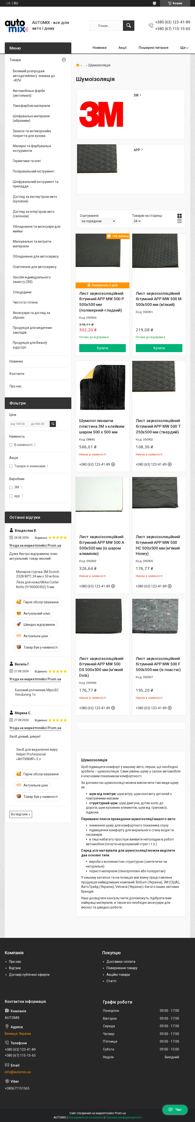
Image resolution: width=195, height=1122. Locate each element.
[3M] (102, 114)
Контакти (17, 374)
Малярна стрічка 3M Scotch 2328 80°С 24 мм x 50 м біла (37, 574)
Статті (111, 981)
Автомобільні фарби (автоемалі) (29, 93)
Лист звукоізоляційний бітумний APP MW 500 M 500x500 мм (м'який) (158, 299)
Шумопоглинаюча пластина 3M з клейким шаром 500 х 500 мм (101, 426)
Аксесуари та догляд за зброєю (31, 315)
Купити (102, 348)
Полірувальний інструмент (33, 171)
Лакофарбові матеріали (31, 106)
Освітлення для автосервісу (35, 267)
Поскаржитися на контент (85, 1117)
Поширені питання (153, 48)
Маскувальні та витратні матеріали (32, 244)
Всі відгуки (19, 814)
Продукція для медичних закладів (32, 330)
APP (137, 150)
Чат (179, 1110)
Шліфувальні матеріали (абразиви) (31, 118)
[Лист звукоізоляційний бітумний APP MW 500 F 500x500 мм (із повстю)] (159, 625)
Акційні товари (118, 975)
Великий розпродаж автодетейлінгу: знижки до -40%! (34, 75)
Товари (15, 60)
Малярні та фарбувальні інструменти (32, 148)
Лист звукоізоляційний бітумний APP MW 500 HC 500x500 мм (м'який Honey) (158, 545)
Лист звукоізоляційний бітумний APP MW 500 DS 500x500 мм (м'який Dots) (101, 667)
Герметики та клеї (27, 161)
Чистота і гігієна (25, 302)
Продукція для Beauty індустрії (30, 345)
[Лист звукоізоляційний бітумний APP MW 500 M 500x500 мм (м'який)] (159, 260)
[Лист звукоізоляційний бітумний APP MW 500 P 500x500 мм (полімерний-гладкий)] (102, 260)
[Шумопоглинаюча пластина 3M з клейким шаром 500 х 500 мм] (102, 387)
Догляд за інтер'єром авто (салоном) (33, 214)
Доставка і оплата (121, 961)
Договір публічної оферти (29, 975)
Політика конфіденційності (123, 1117)
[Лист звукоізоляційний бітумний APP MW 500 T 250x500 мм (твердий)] (159, 387)
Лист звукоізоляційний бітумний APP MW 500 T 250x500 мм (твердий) (158, 426)
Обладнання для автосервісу (36, 256)
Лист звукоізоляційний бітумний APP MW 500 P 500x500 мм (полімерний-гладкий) (101, 302)
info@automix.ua (18, 1072)
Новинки (100, 48)
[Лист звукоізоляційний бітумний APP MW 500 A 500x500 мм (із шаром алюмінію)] (102, 504)
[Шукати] (128, 25)
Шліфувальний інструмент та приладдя (35, 184)
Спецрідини (22, 292)
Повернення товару (122, 968)
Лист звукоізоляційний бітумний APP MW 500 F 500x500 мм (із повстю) (158, 664)
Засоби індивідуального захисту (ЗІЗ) (32, 279)
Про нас (16, 386)
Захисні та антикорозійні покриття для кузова (32, 133)
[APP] (102, 169)
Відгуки (15, 968)
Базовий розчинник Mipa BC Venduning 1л (37, 692)
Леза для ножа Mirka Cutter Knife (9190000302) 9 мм (37, 584)
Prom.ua (120, 1113)
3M (136, 95)
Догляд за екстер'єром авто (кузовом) (35, 199)
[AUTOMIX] (17, 25)
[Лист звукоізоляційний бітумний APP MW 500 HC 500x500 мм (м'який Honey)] (159, 504)
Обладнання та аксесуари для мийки (36, 229)
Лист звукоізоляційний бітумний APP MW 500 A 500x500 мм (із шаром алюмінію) (101, 545)
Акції (122, 48)
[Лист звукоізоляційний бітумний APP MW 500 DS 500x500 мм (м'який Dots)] (102, 625)
